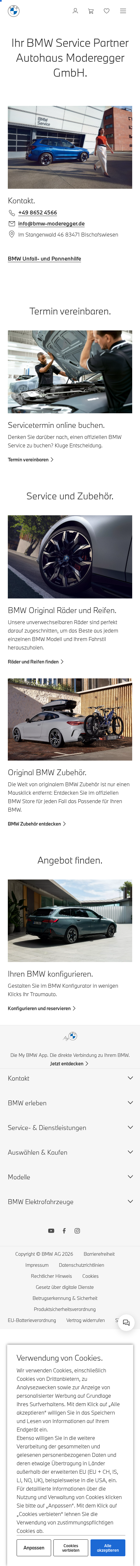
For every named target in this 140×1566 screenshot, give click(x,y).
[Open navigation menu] (123, 11)
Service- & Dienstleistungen (47, 1127)
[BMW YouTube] (51, 1231)
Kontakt (18, 1078)
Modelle (19, 1177)
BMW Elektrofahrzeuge (41, 1202)
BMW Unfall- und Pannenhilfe (44, 258)
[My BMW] (76, 11)
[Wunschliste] (107, 11)
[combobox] (126, 1322)
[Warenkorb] (91, 11)
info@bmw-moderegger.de (51, 223)
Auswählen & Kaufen (37, 1152)
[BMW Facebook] (64, 1231)
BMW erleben (27, 1103)
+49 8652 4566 (37, 212)
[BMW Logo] (14, 11)
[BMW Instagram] (77, 1231)
